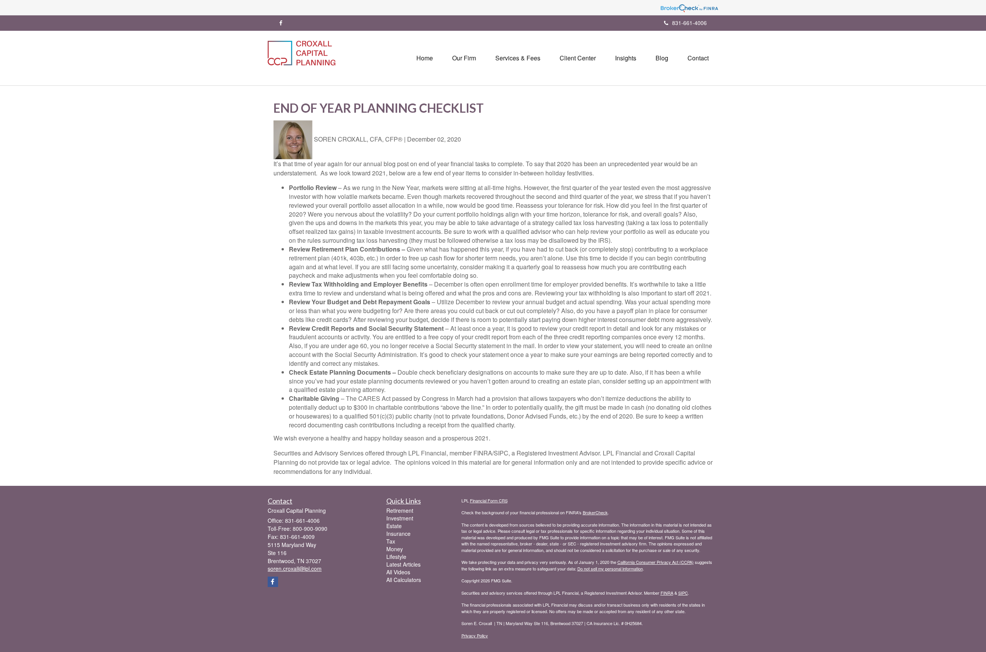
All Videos (398, 572)
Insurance (398, 533)
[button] (464, 58)
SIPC (683, 593)
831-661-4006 (689, 23)
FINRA (667, 593)
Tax (390, 541)
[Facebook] (280, 23)
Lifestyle (396, 556)
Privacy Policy (474, 635)
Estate (394, 526)
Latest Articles (403, 564)
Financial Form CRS (489, 500)
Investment (399, 518)
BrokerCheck (595, 512)
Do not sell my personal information (610, 568)
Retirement (399, 510)
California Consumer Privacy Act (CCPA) (655, 562)
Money (394, 549)
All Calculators (403, 580)
